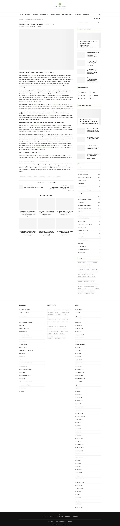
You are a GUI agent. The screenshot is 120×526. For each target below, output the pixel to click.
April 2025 (78, 356)
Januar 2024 (79, 403)
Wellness (90, 288)
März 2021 (79, 504)
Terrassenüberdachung (89, 286)
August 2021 (79, 491)
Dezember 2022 (80, 444)
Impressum (50, 521)
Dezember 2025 (80, 334)
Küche (42, 115)
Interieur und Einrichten (89, 205)
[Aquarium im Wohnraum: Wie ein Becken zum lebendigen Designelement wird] (81, 55)
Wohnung (80, 293)
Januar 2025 (79, 366)
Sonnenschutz (95, 283)
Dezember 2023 (80, 407)
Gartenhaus (91, 267)
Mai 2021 (78, 497)
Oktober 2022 (79, 450)
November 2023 (80, 410)
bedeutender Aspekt (38, 125)
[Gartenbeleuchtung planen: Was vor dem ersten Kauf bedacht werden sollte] (81, 71)
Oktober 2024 (79, 375)
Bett (84, 262)
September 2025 (80, 344)
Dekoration (89, 233)
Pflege (92, 279)
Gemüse (87, 269)
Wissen (87, 291)
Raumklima (48, 176)
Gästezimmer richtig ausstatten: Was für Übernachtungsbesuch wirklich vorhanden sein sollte (28, 213)
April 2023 (78, 432)
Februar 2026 (79, 328)
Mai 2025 (78, 353)
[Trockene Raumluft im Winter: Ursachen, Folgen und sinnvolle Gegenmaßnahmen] (46, 204)
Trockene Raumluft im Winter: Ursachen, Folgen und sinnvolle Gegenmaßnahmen (46, 213)
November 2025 (80, 338)
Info (79, 274)
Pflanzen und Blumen (89, 240)
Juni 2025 (78, 350)
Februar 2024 (79, 400)
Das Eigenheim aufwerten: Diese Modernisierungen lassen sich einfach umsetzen (28, 232)
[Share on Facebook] (50, 182)
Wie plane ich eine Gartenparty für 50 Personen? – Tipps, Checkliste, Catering (65, 213)
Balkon (79, 262)
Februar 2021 (79, 507)
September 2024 (80, 378)
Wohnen (89, 211)
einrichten (84, 264)
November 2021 (80, 482)
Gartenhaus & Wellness (89, 177)
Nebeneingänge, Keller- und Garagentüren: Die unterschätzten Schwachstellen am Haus (88, 44)
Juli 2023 (78, 422)
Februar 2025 (79, 363)
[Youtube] (99, 19)
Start (21, 14)
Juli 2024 (78, 385)
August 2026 (79, 309)
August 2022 (79, 457)
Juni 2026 (78, 316)
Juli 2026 (78, 312)
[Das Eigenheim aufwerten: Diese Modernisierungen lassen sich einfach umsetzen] (28, 223)
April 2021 (78, 501)
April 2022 (78, 469)
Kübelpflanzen (89, 227)
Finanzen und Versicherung (89, 199)
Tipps (54, 176)
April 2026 (78, 322)
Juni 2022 (78, 463)
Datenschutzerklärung (61, 521)
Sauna (92, 281)
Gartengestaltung (89, 174)
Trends (58, 176)
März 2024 (79, 397)
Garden (89, 168)
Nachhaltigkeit (91, 276)
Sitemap (70, 521)
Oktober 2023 (79, 413)
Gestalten (89, 237)
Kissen (83, 274)
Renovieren (86, 281)
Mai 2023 (78, 428)
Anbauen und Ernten (89, 249)
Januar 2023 (79, 441)
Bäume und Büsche (89, 218)
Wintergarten (81, 291)
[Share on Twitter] (51, 182)
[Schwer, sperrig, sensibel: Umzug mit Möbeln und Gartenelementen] (65, 223)
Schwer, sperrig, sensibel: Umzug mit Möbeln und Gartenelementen (65, 232)
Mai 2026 (78, 319)
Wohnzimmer (87, 293)
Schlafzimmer (81, 283)
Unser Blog (86, 14)
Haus (38, 131)
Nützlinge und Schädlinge (89, 190)
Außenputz (22, 176)
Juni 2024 (78, 388)
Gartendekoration (89, 171)
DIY (78, 264)
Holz (97, 269)
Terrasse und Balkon (67, 14)
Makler (79, 276)
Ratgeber (42, 176)
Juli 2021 (78, 494)
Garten (35, 14)
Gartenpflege (43, 14)
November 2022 (80, 447)
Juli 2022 (78, 460)
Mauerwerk (56, 104)
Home (89, 196)
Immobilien (86, 271)
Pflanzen (77, 14)
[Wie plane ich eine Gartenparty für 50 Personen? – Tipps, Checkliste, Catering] (65, 204)
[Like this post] (49, 182)
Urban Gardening (54, 14)
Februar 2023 (79, 438)
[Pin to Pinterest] (53, 182)
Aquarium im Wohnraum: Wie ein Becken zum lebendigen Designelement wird (93, 54)
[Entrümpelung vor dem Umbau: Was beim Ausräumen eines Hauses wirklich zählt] (81, 63)
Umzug (84, 288)
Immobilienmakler (95, 271)
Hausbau (89, 202)
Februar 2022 (79, 476)
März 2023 (79, 435)
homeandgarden (31, 26)
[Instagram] (96, 19)
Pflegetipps (89, 193)
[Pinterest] (97, 19)
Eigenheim (27, 14)
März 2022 (79, 472)
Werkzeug (97, 288)
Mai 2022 (78, 466)
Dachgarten (89, 252)
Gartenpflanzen (89, 221)
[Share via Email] (54, 182)
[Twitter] (94, 19)
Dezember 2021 (80, 479)
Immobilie (80, 271)
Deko (89, 262)
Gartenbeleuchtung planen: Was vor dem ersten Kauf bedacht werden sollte (92, 71)
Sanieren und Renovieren (89, 208)
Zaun (93, 293)
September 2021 (80, 488)
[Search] (100, 15)
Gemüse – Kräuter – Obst (89, 224)
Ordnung (80, 279)
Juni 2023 (78, 425)
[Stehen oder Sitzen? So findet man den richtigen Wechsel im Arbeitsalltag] (46, 223)
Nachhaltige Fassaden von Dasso (44, 147)
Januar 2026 (79, 331)
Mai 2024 (78, 391)
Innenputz (35, 176)
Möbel (84, 276)
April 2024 (78, 394)
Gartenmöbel (89, 180)
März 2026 (79, 325)
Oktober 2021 (79, 485)
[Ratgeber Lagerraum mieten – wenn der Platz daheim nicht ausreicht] (81, 148)
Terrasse (80, 286)
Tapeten (36, 104)
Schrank (88, 283)
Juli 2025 (78, 347)
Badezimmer (52, 115)
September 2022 (80, 454)
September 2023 (80, 416)
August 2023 (79, 419)
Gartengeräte (89, 186)
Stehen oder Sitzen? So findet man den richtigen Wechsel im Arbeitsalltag (46, 232)
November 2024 (80, 372)
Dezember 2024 (80, 369)
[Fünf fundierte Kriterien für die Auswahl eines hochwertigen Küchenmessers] (81, 156)
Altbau (56, 125)
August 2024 (79, 381)
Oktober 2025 (79, 341)
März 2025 (79, 359)
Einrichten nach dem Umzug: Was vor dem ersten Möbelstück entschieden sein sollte (93, 80)
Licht (93, 274)
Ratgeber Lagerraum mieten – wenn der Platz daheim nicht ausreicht (93, 147)
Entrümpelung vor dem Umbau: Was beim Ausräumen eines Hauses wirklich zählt (93, 63)
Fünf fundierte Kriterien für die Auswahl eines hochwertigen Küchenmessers (94, 156)
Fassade (34, 75)
